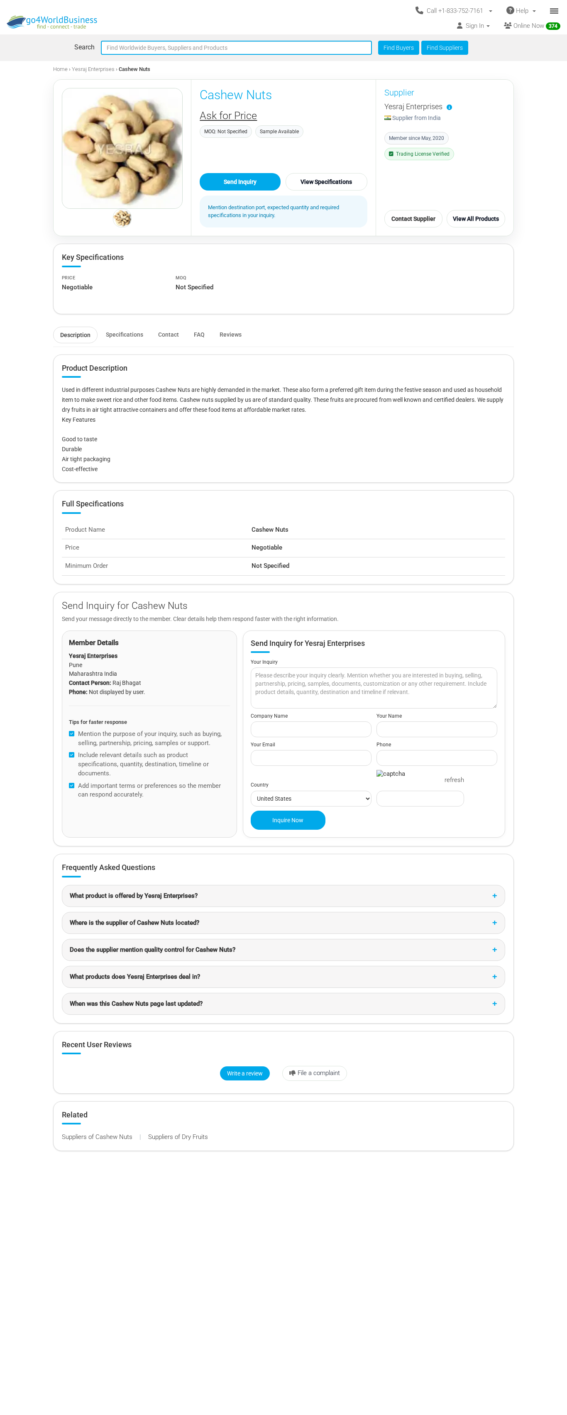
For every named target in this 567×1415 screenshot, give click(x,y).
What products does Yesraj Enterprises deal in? (135, 976)
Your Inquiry (264, 662)
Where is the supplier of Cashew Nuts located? (134, 922)
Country (260, 785)
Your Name (389, 716)
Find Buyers (399, 47)
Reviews (231, 334)
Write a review (245, 1073)
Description (75, 335)
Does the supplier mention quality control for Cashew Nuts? (152, 949)
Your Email (263, 745)
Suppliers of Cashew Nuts (98, 1137)
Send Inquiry (240, 181)
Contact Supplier (413, 218)
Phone (383, 745)
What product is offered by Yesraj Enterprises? (134, 895)
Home (60, 69)
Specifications (124, 334)
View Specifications (326, 181)
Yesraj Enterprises (93, 69)
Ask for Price (228, 116)
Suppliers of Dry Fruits (178, 1137)
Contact (168, 334)
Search (84, 47)
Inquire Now (287, 820)
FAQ (199, 334)
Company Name (269, 716)
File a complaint (319, 1073)
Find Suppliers (445, 47)
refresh (454, 780)
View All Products (476, 218)
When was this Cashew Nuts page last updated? (136, 1003)
